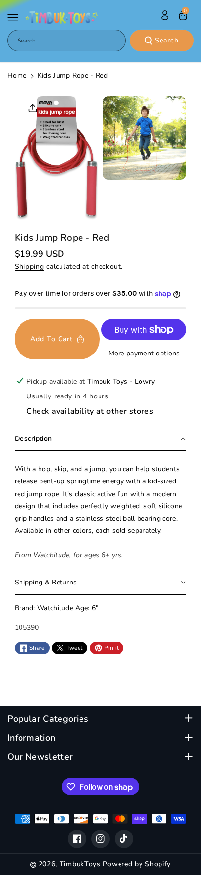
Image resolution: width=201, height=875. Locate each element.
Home (16, 75)
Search (167, 40)
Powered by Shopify (137, 864)
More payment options (144, 353)
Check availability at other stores (89, 411)
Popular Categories (47, 719)
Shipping (29, 266)
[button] (15, 17)
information (31, 738)
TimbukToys (80, 864)
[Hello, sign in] (165, 15)
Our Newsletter (40, 757)
